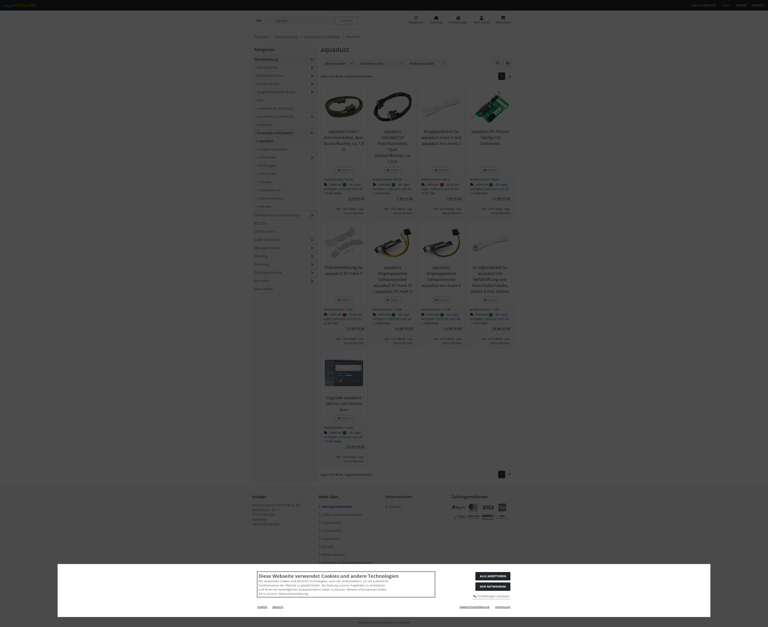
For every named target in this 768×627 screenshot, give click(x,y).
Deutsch (277, 607)
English (262, 607)
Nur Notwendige (493, 586)
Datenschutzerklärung (474, 607)
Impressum (502, 607)
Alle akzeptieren (493, 576)
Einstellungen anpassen (493, 596)
